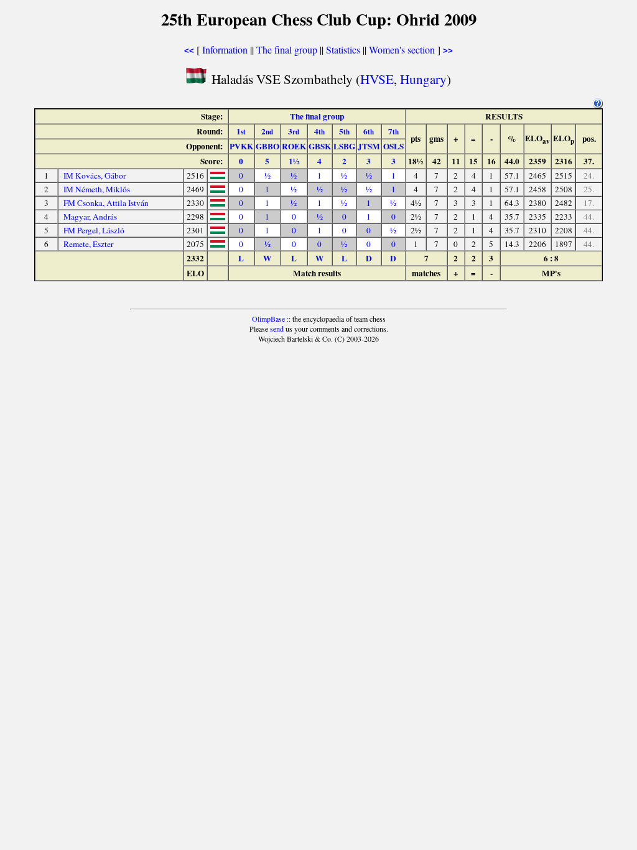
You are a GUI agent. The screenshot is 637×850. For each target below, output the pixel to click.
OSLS (393, 146)
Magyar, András (90, 216)
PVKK (241, 146)
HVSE (377, 79)
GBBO (267, 146)
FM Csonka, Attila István (106, 202)
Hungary (423, 79)
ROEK (294, 146)
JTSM (369, 146)
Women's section (402, 49)
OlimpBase (268, 319)
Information (225, 49)
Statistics (343, 49)
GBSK (320, 146)
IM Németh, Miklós (96, 189)
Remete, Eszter (88, 244)
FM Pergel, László (93, 230)
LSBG (344, 146)
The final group (286, 49)
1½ (294, 161)
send (277, 329)
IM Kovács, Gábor (94, 175)
